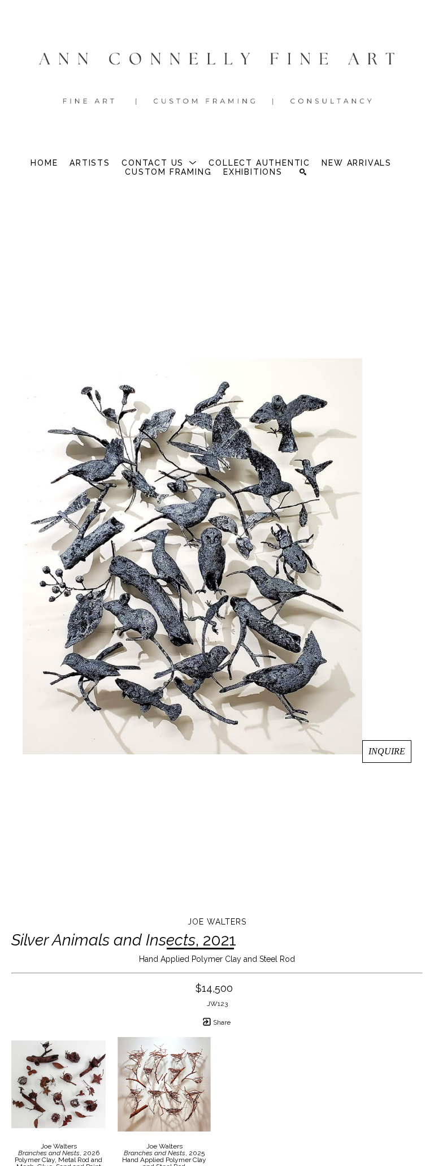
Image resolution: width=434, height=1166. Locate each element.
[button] (159, 162)
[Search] (303, 172)
